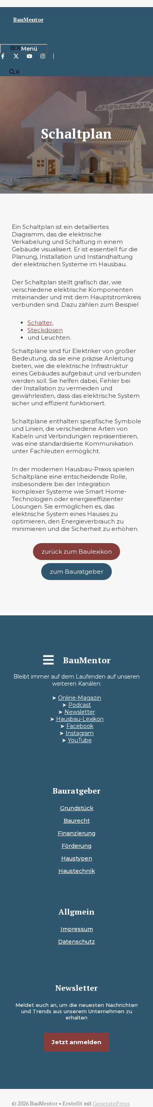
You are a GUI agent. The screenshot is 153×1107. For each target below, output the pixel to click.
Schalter (39, 322)
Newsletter (79, 711)
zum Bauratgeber (76, 571)
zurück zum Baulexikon (77, 551)
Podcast (79, 704)
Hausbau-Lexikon (80, 719)
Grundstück (76, 808)
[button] (15, 72)
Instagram (80, 733)
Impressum (76, 929)
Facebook (79, 726)
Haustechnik (76, 871)
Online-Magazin (79, 697)
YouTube (80, 740)
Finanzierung (76, 833)
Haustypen (76, 858)
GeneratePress (111, 1103)
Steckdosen (45, 330)
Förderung (76, 845)
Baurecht (77, 820)
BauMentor (28, 19)
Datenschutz (76, 941)
